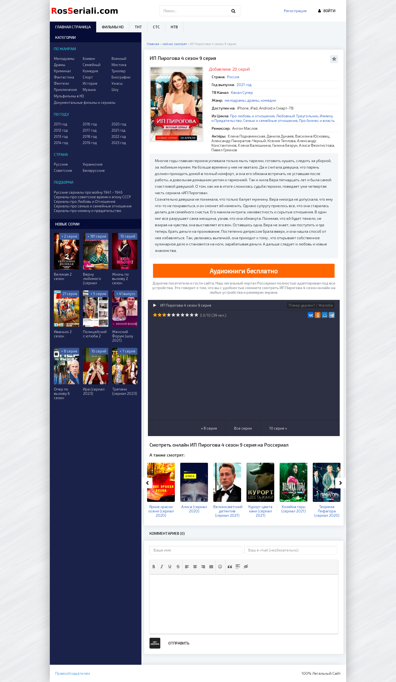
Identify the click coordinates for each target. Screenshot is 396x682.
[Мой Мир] (325, 315)
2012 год (61, 130)
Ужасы (117, 83)
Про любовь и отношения (252, 116)
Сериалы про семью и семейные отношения (92, 206)
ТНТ (138, 27)
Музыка (89, 89)
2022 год (119, 136)
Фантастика (64, 77)
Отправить (178, 643)
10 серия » (278, 428)
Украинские (93, 164)
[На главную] (86, 11)
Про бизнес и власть (317, 120)
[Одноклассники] (318, 315)
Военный (119, 58)
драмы (253, 100)
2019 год (90, 142)
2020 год (119, 124)
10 (196, 315)
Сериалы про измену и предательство (87, 210)
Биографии (121, 77)
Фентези (61, 83)
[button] (154, 566)
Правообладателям (72, 673)
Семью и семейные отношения (270, 120)
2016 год (90, 124)
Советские (63, 170)
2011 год (60, 124)
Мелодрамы (64, 58)
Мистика (119, 65)
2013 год (61, 136)
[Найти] (233, 10)
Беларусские (94, 170)
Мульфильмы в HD (69, 96)
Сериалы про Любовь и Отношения (84, 201)
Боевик (89, 58)
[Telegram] (332, 315)
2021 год (244, 84)
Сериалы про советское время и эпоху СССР (92, 196)
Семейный (91, 65)
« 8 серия (209, 428)
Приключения (65, 89)
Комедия (90, 71)
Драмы (59, 65)
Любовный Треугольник (297, 116)
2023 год (119, 142)
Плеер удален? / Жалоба (311, 305)
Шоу (115, 89)
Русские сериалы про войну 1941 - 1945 (88, 192)
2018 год (90, 136)
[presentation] (153, 566)
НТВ (174, 27)
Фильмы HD (113, 27)
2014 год (61, 142)
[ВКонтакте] (311, 315)
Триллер (119, 71)
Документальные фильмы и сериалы (84, 102)
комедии (268, 100)
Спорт (88, 77)
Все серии (243, 428)
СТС (156, 27)
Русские (61, 164)
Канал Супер (242, 92)
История (90, 83)
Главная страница (73, 27)
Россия (233, 76)
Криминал (62, 71)
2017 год (90, 130)
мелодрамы (235, 100)
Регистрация (295, 10)
